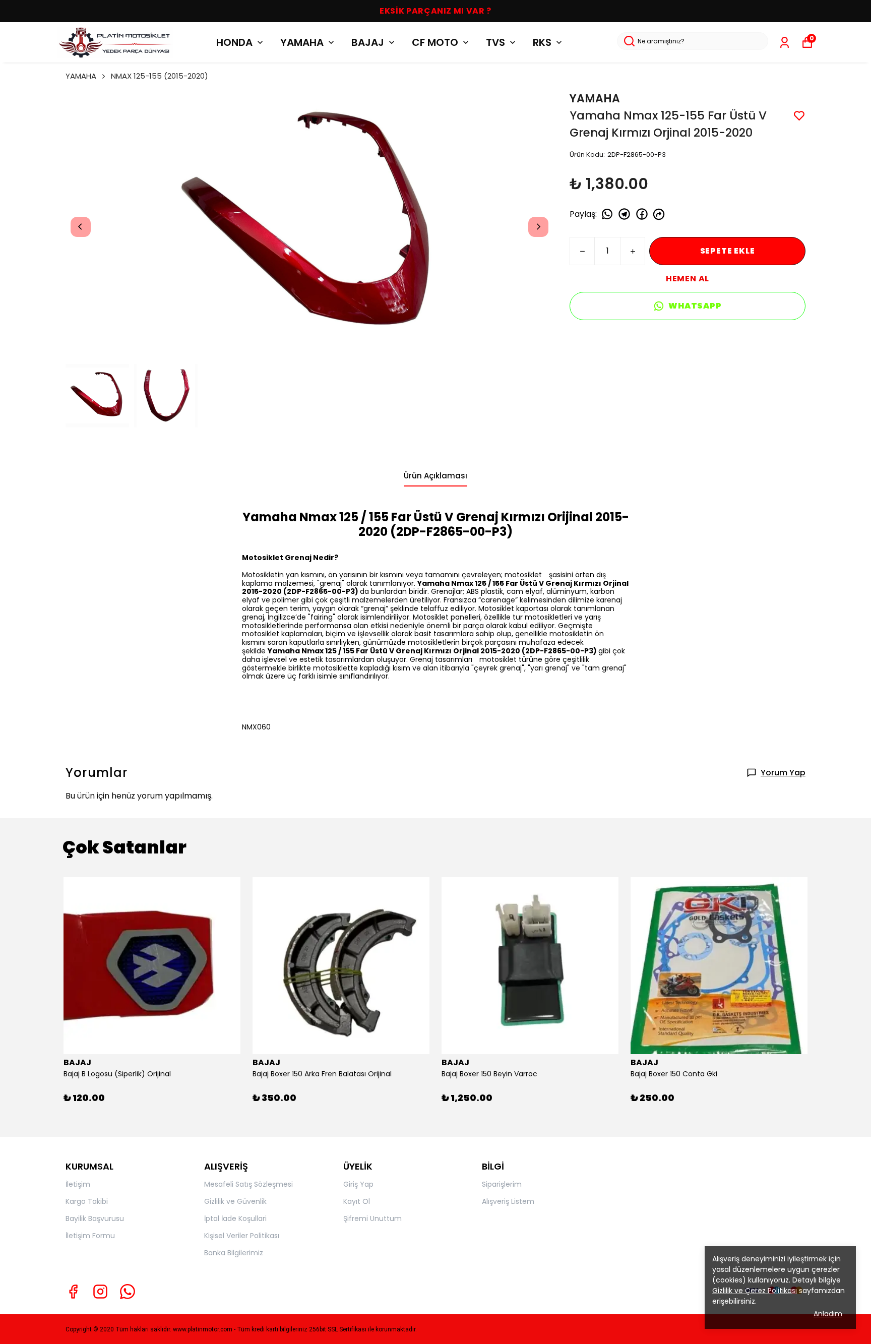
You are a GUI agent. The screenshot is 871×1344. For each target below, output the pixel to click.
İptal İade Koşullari (235, 1218)
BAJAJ (367, 42)
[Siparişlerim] (784, 42)
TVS (495, 42)
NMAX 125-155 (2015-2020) (159, 76)
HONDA (234, 42)
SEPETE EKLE (727, 251)
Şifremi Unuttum (372, 1218)
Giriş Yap (358, 1184)
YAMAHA (302, 42)
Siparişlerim (502, 1184)
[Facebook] (73, 1291)
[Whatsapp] (127, 1291)
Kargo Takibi (87, 1201)
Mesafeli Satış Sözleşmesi (248, 1184)
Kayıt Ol (356, 1201)
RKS (542, 42)
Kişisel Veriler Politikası (241, 1236)
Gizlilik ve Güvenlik (235, 1201)
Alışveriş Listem (508, 1201)
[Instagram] (100, 1291)
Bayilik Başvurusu (95, 1218)
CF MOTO (435, 42)
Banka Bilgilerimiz (233, 1253)
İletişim (78, 1184)
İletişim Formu (90, 1236)
